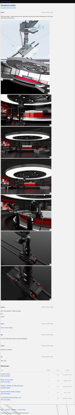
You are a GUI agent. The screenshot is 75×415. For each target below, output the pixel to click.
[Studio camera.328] (26, 142)
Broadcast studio (8, 5)
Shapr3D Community (6, 1)
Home (2, 409)
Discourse (9, 413)
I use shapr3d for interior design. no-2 (11, 397)
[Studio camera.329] (26, 176)
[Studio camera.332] (26, 283)
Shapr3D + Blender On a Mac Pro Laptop (12, 385)
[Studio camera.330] (26, 213)
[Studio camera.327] (26, 110)
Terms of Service (22, 409)
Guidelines (13, 409)
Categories (7, 409)
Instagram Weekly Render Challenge (10, 391)
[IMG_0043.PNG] (25, 38)
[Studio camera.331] (26, 248)
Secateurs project (5, 373)
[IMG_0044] (25, 75)
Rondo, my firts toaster (7, 379)
